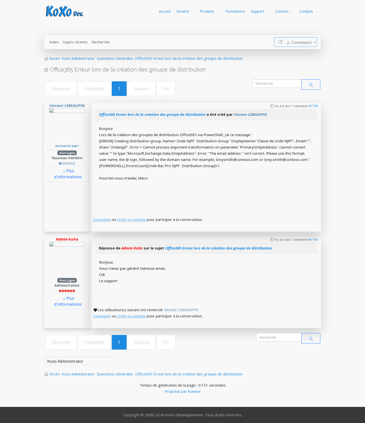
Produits (207, 11)
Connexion (102, 219)
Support (257, 11)
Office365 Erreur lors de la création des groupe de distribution (152, 114)
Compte (306, 11)
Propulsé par (176, 391)
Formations (235, 11)
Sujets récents (75, 41)
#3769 (313, 239)
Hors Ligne (67, 153)
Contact (282, 11)
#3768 (313, 106)
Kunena (194, 391)
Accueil (164, 11)
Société (182, 11)
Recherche (101, 41)
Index (54, 41)
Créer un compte (131, 219)
